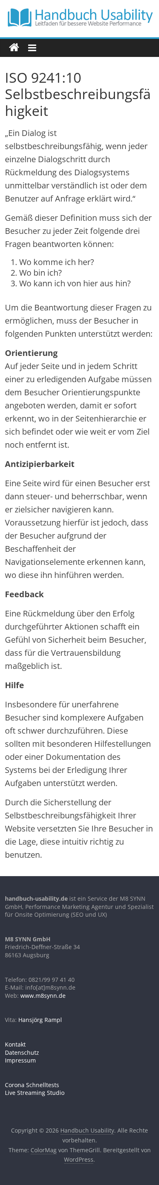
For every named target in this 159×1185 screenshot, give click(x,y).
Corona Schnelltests (32, 1085)
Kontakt (15, 1044)
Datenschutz (22, 1052)
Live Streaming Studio (34, 1093)
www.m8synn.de (43, 995)
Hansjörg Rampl (40, 1020)
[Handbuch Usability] (14, 48)
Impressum (20, 1060)
